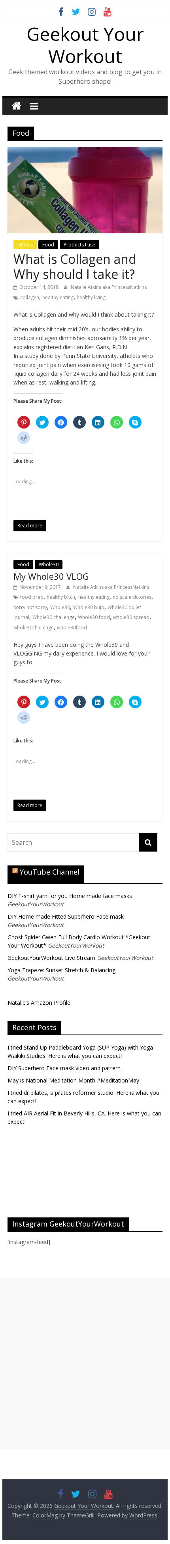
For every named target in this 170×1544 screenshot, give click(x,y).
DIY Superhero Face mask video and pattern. (65, 1068)
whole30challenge (33, 627)
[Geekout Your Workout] (16, 106)
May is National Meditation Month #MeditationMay (73, 1080)
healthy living (91, 297)
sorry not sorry (30, 607)
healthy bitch (61, 597)
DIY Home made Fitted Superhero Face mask (66, 916)
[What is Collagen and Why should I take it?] (85, 151)
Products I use (79, 244)
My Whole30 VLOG (51, 576)
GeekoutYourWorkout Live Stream (51, 957)
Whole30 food (94, 617)
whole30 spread (131, 617)
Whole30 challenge (53, 617)
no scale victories (132, 597)
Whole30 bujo (88, 607)
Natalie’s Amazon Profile (39, 1002)
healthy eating (58, 297)
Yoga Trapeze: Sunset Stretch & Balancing (61, 970)
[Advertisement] (85, 1363)
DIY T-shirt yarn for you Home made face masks (70, 896)
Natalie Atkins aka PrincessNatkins (109, 287)
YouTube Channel (49, 872)
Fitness (25, 244)
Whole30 (49, 564)
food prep (31, 597)
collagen (29, 297)
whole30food (72, 627)
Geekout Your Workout (85, 44)
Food (48, 244)
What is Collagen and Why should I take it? (74, 266)
